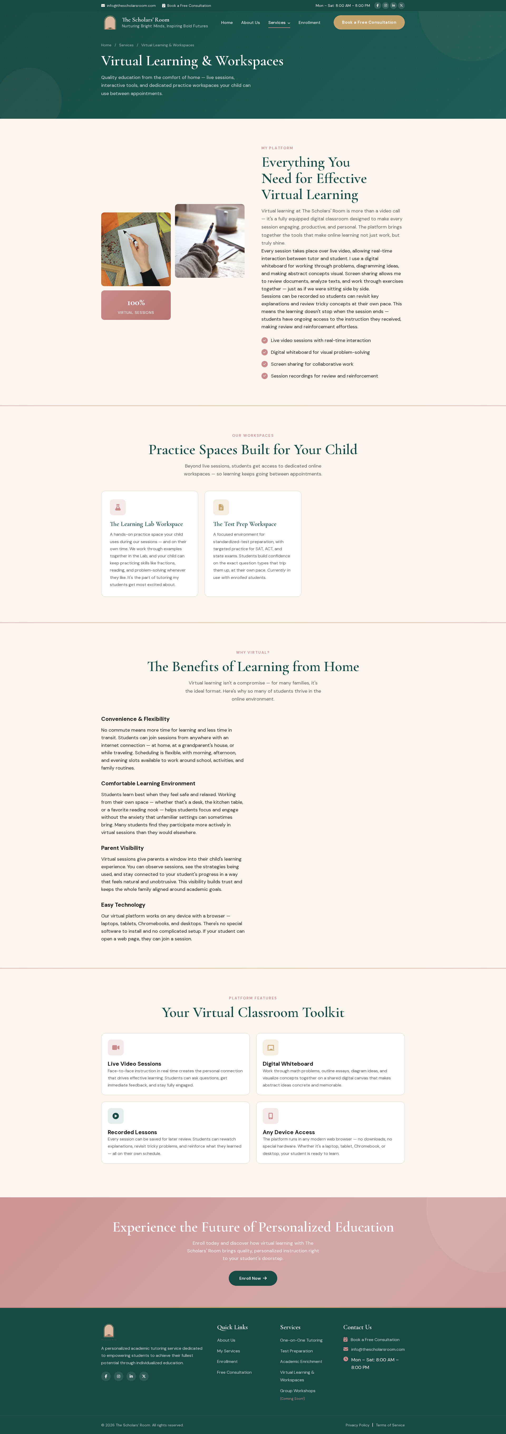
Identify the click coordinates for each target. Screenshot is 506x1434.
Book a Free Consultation (189, 5)
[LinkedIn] (393, 5)
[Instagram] (385, 5)
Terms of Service (390, 1425)
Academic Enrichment (301, 1361)
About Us (250, 22)
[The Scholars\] (154, 1332)
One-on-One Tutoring (301, 1340)
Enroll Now (250, 1278)
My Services (228, 1351)
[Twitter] (401, 5)
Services (277, 22)
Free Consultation (234, 1372)
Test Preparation (296, 1351)
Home (227, 22)
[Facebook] (377, 5)
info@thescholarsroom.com (131, 5)
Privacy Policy (357, 1425)
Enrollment (309, 22)
